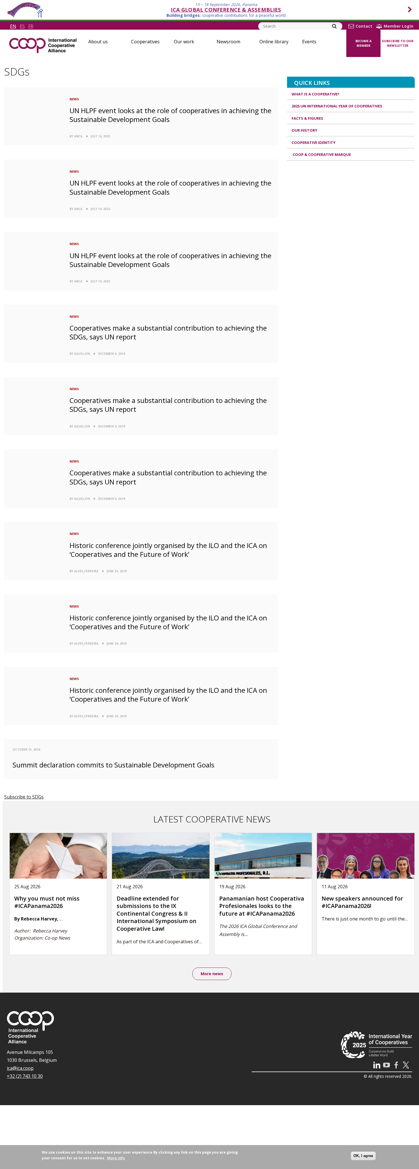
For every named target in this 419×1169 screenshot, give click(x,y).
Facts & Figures (307, 118)
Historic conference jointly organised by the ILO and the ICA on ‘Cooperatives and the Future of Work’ (168, 550)
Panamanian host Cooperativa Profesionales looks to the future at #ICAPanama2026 (261, 906)
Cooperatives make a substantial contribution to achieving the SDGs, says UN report (168, 332)
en (13, 26)
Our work (184, 41)
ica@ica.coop (20, 1068)
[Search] (334, 26)
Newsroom (228, 41)
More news (212, 973)
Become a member (363, 43)
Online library (273, 41)
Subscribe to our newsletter (398, 43)
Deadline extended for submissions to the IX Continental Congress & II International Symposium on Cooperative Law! (156, 913)
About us (98, 41)
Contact (364, 26)
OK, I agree (363, 1156)
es (22, 26)
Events (309, 41)
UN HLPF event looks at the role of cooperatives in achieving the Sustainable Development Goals (170, 115)
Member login (398, 26)
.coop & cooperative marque (321, 154)
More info (116, 1157)
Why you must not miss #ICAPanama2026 (47, 902)
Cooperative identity (313, 142)
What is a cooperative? (315, 94)
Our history (304, 130)
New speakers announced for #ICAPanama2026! (362, 902)
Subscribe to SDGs (24, 797)
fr (30, 26)
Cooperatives (145, 41)
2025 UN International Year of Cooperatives (337, 106)
